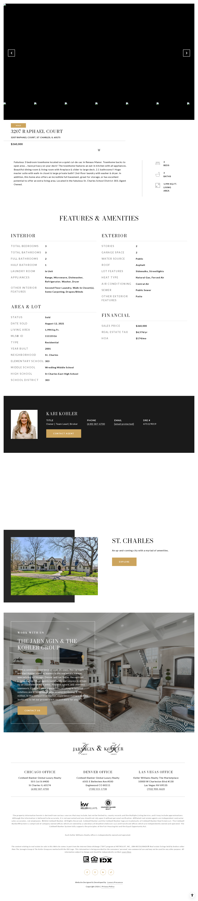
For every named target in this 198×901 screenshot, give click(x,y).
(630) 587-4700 (96, 423)
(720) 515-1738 (98, 789)
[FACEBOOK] (87, 872)
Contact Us (32, 710)
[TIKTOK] (111, 872)
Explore (124, 561)
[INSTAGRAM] (95, 872)
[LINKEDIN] (103, 872)
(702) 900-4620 (156, 789)
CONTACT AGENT (63, 433)
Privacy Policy (108, 886)
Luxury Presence (115, 882)
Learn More (126, 852)
